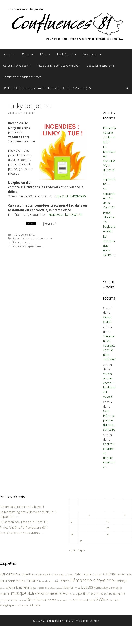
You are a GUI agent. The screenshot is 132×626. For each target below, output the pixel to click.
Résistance (36, 599)
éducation (35, 605)
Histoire (40, 587)
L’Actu (43, 54)
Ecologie (121, 580)
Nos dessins (90, 54)
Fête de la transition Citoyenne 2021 (58, 65)
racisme (22, 600)
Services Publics (64, 600)
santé (52, 600)
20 (107, 528)
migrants (5, 593)
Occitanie (73, 594)
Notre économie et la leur (48, 593)
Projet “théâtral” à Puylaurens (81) (23, 527)
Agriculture (8, 574)
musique (19, 593)
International (50, 588)
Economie (4, 588)
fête (26, 587)
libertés (68, 587)
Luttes (87, 587)
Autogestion (26, 574)
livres (77, 587)
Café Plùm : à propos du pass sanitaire (109, 420)
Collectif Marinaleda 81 (16, 65)
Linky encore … (20, 242)
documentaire (52, 581)
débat (65, 581)
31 (81, 540)
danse (41, 581)
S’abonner (28, 54)
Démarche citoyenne (92, 580)
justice (59, 588)
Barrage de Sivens (65, 574)
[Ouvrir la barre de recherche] (127, 88)
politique (84, 593)
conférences (16, 581)
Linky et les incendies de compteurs (32, 238)
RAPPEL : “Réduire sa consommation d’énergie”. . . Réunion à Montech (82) (47, 88)
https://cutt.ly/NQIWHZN (66, 214)
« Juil (72, 550)
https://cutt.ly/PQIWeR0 (70, 196)
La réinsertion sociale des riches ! (22, 77)
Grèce (33, 587)
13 (107, 521)
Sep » (81, 550)
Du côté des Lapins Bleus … (27, 246)
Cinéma (109, 574)
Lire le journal (65, 54)
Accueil (7, 54)
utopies (25, 605)
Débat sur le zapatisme (100, 65)
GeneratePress (90, 620)
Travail (17, 605)
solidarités (88, 600)
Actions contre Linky (23, 234)
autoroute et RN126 (45, 574)
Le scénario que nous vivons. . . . (22, 533)
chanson (97, 574)
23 (72, 534)
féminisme (15, 587)
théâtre (102, 599)
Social (77, 600)
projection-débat (9, 600)
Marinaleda (116, 587)
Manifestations (102, 587)
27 (107, 534)
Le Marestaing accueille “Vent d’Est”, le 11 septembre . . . (109, 165)
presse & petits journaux (108, 593)
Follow (52, 224)
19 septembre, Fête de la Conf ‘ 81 (109, 198)
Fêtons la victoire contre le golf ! (22, 507)
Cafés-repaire (83, 574)
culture (32, 580)
